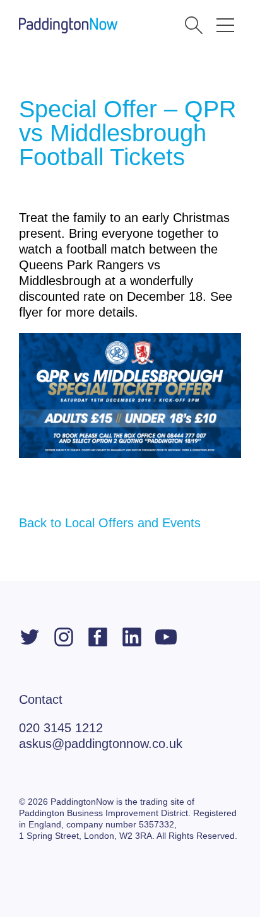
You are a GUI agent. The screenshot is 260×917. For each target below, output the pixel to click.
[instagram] (63, 637)
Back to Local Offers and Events (110, 523)
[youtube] (166, 637)
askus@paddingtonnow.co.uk (100, 744)
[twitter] (29, 637)
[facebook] (98, 637)
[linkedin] (132, 637)
